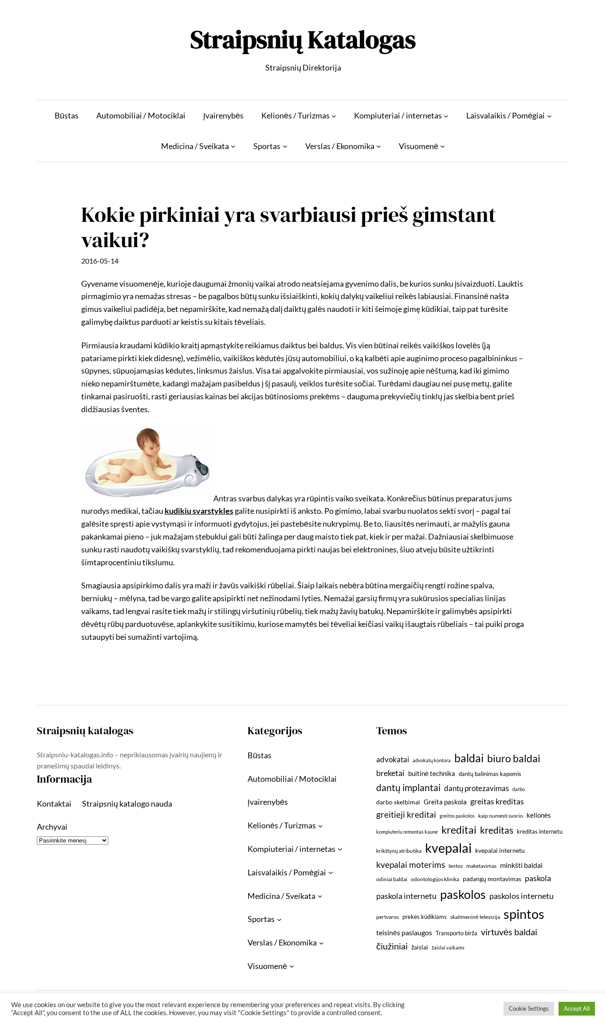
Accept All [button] (577, 1008)
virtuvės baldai (509, 931)
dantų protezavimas (476, 788)
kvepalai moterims (410, 865)
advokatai (392, 759)
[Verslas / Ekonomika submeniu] (378, 146)
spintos (524, 914)
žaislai (419, 947)
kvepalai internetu (500, 850)
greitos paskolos (457, 816)
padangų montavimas (492, 878)
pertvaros (387, 917)
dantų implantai (408, 787)
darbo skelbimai (398, 802)
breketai (390, 773)
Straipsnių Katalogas (303, 39)
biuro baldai (513, 758)
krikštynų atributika (398, 850)
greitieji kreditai (406, 814)
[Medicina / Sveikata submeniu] (233, 146)
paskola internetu (406, 896)
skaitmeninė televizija (475, 917)
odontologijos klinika (435, 879)
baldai (469, 757)
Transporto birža (456, 933)
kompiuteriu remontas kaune (407, 832)
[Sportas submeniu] (285, 146)
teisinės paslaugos (404, 932)
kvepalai (448, 847)
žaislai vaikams (448, 947)
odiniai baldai (391, 879)
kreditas (496, 830)
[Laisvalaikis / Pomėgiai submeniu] (549, 115)
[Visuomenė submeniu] (442, 146)
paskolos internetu (521, 896)
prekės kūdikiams (424, 916)
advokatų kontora (432, 760)
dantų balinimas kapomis (490, 773)
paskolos (463, 894)
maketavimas (481, 866)
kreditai (458, 829)
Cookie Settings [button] (529, 1008)
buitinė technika (431, 773)
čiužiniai (392, 946)
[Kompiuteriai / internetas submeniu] (446, 115)
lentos (456, 866)
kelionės (539, 815)
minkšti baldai (521, 865)
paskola (538, 878)
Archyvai (52, 826)
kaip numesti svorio (500, 816)
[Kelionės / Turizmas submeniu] (333, 115)
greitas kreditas (497, 801)
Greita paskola (445, 802)
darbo (518, 789)
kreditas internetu (540, 831)
